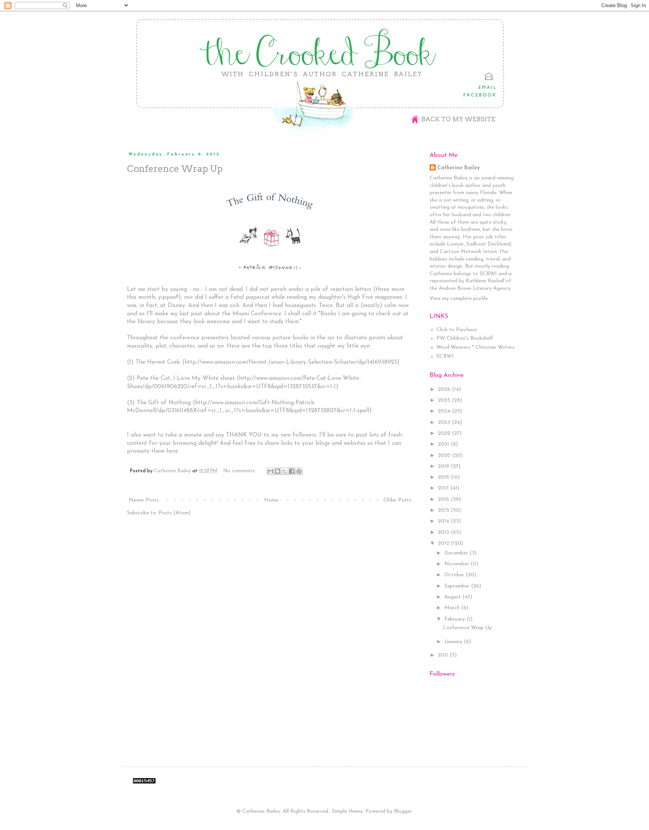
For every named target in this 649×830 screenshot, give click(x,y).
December (456, 553)
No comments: (240, 471)
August (453, 597)
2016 (444, 499)
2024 (445, 411)
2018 (444, 477)
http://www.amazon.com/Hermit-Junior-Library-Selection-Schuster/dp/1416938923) (292, 362)
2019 (444, 466)
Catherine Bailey (458, 168)
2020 (445, 455)
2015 (444, 510)
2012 (444, 543)
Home (271, 500)
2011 (444, 655)
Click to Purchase (456, 330)
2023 (445, 422)
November (457, 564)
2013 (444, 532)
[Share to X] (284, 471)
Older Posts (397, 500)
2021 (444, 444)
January (454, 642)
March (452, 608)
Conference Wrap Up (175, 168)
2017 (444, 488)
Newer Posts (144, 500)
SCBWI (445, 356)
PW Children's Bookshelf (464, 338)
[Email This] (270, 471)
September (457, 586)
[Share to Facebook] (292, 471)
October (455, 575)
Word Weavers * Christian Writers (475, 347)
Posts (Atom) (174, 513)
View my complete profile (459, 298)
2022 (445, 433)
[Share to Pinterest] (299, 471)
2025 (445, 400)
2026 (445, 389)
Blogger (403, 811)
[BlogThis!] (277, 471)
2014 (444, 521)
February (455, 619)
